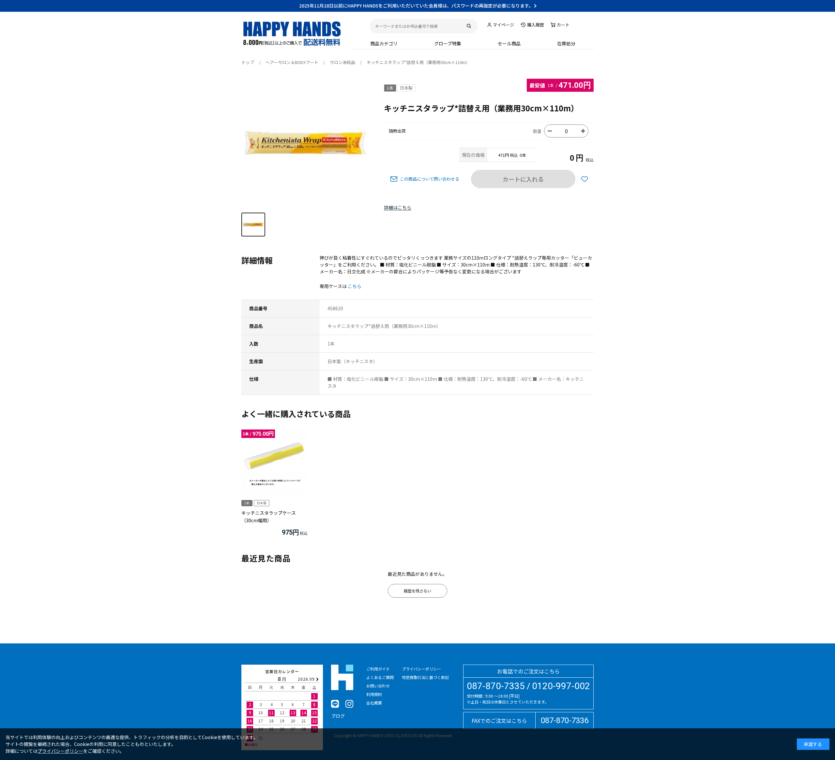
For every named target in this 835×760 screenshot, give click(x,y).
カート (563, 25)
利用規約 (374, 694)
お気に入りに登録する (584, 179)
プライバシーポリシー (421, 668)
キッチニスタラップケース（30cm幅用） (268, 516)
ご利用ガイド (378, 668)
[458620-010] (253, 224)
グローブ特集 (447, 43)
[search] (469, 26)
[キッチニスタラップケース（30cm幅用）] (274, 462)
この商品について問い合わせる (429, 179)
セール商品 (509, 43)
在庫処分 (566, 43)
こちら (354, 286)
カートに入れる (523, 179)
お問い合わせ (378, 685)
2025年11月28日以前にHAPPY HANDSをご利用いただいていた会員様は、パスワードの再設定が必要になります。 (416, 5)
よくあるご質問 (380, 677)
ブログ (338, 716)
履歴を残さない (417, 590)
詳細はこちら (397, 207)
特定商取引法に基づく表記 (425, 677)
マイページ (503, 25)
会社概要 (374, 702)
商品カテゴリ (384, 43)
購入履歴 (535, 25)
